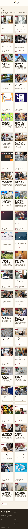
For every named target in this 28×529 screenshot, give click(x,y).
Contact (15, 520)
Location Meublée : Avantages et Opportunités (6, 64)
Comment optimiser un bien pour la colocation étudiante (6, 318)
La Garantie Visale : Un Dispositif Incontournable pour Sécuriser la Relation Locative (7, 84)
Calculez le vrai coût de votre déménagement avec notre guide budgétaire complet (6, 123)
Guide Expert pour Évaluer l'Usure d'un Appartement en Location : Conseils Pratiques (20, 104)
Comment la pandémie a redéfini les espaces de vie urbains (20, 415)
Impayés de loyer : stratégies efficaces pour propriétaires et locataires (19, 338)
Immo (15, 512)
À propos (15, 519)
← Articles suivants (4, 503)
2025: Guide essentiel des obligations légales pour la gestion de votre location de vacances (19, 222)
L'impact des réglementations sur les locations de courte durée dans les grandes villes (20, 453)
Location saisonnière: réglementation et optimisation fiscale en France (6, 474)
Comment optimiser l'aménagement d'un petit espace (20, 300)
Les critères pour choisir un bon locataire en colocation (6, 300)
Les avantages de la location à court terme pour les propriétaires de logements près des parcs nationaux (6, 454)
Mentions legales (17, 522)
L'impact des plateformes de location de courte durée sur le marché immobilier (19, 261)
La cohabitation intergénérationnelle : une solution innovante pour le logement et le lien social (19, 319)
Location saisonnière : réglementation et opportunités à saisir (18, 434)
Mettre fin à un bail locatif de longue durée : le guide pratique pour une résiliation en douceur (20, 162)
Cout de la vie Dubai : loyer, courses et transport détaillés (6, 25)
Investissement (3, 522)
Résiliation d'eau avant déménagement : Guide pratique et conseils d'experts (20, 143)
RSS (14, 523)
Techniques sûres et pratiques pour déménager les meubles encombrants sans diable (6, 143)
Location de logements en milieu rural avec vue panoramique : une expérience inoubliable (20, 474)
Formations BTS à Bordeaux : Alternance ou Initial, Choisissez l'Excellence (19, 84)
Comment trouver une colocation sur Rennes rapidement (7, 45)
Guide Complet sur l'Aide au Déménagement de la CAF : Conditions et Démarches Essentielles (19, 65)
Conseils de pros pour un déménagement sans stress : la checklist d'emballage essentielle (20, 182)
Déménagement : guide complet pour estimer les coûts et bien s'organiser (6, 162)
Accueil (2, 8)
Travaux (15, 515)
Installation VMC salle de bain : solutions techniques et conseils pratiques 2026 (19, 25)
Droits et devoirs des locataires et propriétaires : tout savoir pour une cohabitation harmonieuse (7, 434)
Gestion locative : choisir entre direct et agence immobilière (6, 280)
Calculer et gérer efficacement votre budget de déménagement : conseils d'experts (7, 182)
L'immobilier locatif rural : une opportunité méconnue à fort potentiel (6, 261)
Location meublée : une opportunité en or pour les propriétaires (5, 377)
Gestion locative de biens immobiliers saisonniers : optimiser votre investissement (6, 493)
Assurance (2, 519)
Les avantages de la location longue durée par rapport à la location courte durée (6, 396)
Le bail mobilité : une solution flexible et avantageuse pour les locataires (20, 396)
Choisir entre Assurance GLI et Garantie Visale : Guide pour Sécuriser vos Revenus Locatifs (7, 242)
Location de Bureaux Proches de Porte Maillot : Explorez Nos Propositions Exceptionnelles (7, 221)
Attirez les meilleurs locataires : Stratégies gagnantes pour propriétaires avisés (20, 280)
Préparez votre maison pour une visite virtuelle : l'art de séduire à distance (6, 338)
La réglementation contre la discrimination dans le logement (7, 415)
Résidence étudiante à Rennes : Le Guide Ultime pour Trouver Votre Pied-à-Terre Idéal (7, 201)
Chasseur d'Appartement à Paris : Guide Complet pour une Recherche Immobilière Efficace (7, 104)
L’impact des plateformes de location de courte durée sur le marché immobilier (6, 358)
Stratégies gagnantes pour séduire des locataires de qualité (20, 242)
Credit (2, 520)
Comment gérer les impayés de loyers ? (18, 377)
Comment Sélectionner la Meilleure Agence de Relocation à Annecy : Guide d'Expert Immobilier (19, 202)
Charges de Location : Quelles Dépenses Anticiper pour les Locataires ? (19, 45)
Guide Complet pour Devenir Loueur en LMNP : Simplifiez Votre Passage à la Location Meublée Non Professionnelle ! (20, 124)
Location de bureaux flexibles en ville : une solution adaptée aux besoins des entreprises (20, 493)
